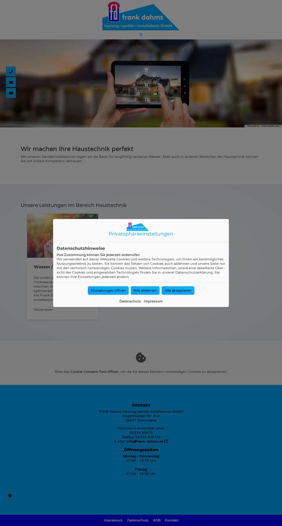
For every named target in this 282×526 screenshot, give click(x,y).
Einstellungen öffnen (108, 290)
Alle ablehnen (145, 290)
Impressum (153, 301)
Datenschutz (130, 301)
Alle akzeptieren (178, 290)
